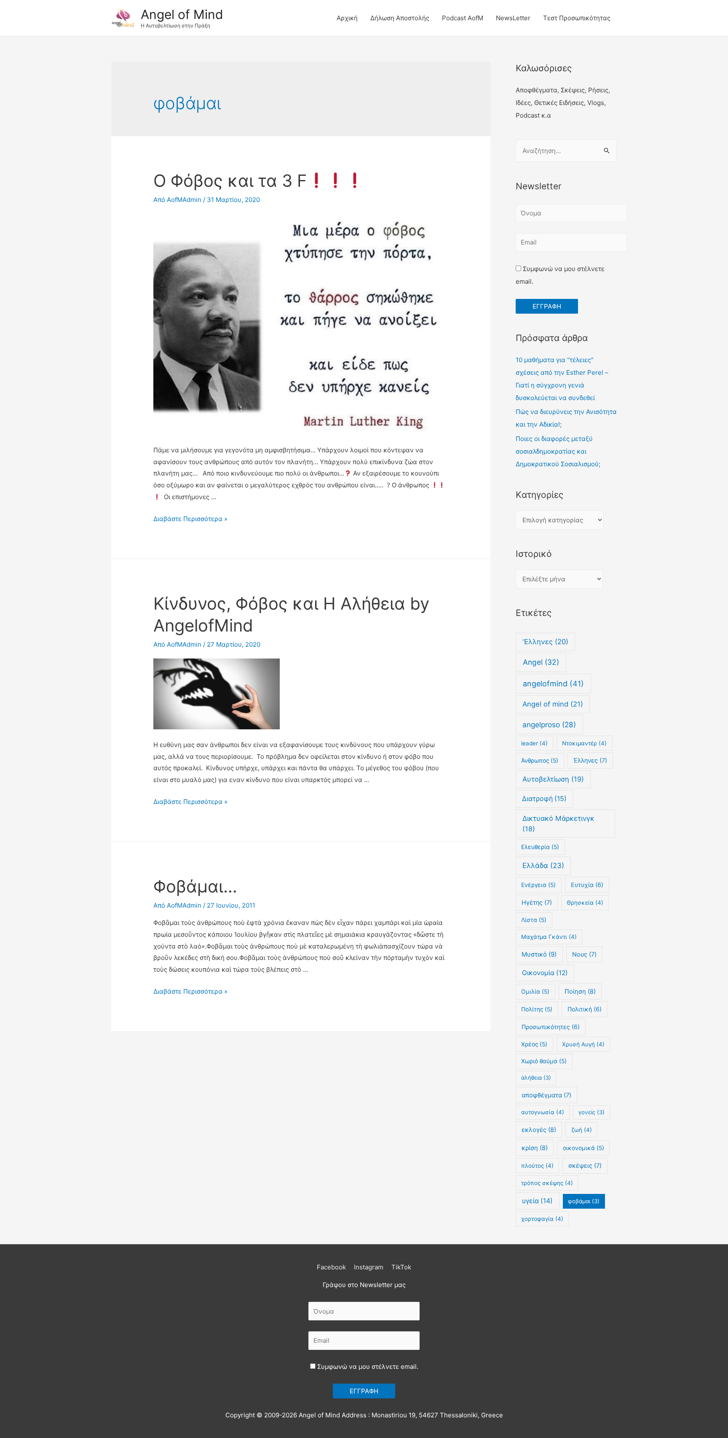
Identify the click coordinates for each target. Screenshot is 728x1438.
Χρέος (534, 1044)
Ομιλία (535, 991)
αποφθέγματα (546, 1095)
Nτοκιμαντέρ (584, 743)
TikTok (401, 1267)
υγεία (537, 1201)
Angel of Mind (182, 14)
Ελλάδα (543, 865)
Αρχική (347, 18)
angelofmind (553, 683)
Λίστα (533, 920)
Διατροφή (544, 799)
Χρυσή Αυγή (583, 1044)
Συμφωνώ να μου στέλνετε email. (367, 1367)
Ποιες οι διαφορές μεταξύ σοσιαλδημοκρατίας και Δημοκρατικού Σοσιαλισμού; (558, 451)
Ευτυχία (587, 884)
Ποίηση (580, 991)
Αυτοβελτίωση (553, 779)
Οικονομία (545, 973)
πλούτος (537, 1165)
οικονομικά (583, 1148)
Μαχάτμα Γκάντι (549, 936)
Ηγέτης (537, 902)
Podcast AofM (462, 18)
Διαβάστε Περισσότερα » (190, 519)
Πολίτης (536, 1009)
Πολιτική (584, 1009)
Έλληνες (590, 760)
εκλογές (539, 1130)
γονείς (591, 1112)
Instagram (368, 1267)
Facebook (331, 1267)
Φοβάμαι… (195, 886)
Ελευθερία (540, 847)
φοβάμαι (584, 1201)
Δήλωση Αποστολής (399, 18)
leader (534, 743)
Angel (541, 662)
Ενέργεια (538, 885)
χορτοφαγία (542, 1218)
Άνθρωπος (539, 760)
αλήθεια (536, 1077)
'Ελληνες (545, 641)
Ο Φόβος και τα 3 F (230, 180)
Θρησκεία (585, 902)
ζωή (581, 1129)
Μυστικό (539, 954)
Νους (584, 954)
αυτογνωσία (542, 1112)
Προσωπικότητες (551, 1026)
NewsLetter (513, 18)
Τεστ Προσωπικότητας (576, 18)
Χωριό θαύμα (544, 1061)
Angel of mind (552, 704)
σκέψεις (585, 1165)
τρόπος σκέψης (547, 1183)
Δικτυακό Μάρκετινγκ (558, 823)
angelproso (549, 724)
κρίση (535, 1148)
